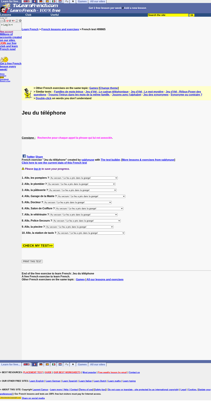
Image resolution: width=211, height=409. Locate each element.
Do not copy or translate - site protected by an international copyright (143, 389)
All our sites (97, 364)
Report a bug (5, 81)
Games (93, 88)
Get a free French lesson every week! (10, 66)
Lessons (5, 14)
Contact (3, 76)
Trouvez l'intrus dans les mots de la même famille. (79, 94)
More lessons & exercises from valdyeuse (148, 159)
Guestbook (4, 79)
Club (28, 14)
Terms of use (86, 389)
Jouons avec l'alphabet (126, 94)
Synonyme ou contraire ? (186, 94)
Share (39, 156)
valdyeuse (87, 159)
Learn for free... (10, 364)
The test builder (110, 159)
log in (37, 168)
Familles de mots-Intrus (68, 91)
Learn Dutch (100, 381)
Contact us (134, 372)
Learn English (37, 381)
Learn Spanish (69, 381)
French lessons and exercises (60, 29)
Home (2, 74)
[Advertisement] (116, 54)
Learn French (30, 29)
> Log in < (7, 24)
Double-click (43, 98)
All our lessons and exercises (105, 279)
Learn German (53, 381)
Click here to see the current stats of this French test (54, 162)
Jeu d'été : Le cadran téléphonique (107, 91)
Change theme (109, 88)
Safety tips (100, 389)
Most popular (89, 372)
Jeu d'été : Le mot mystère (147, 91)
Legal (183, 389)
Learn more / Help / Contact (64, 389)
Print (2, 77)
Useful (55, 14)
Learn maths (114, 381)
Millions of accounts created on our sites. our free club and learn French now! (11, 42)
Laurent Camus (40, 389)
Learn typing (129, 381)
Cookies (192, 389)
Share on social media (33, 398)
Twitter (31, 156)
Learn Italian (85, 381)
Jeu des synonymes (155, 94)
